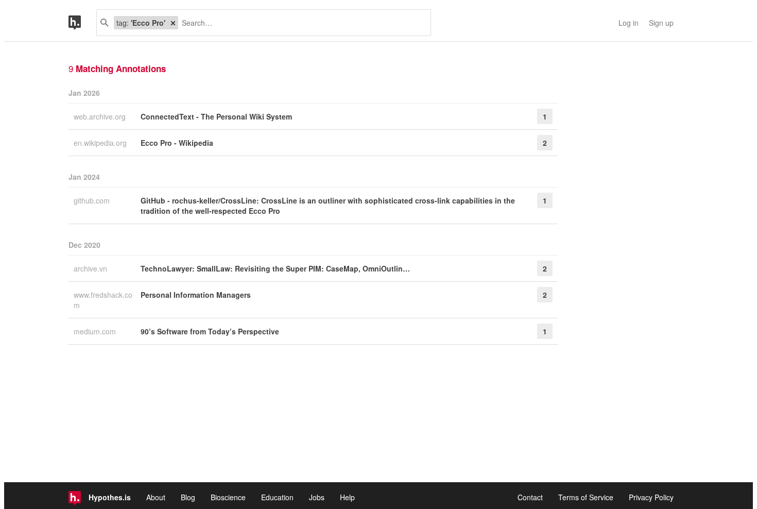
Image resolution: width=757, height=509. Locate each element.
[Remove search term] (173, 22)
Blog (188, 497)
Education (277, 497)
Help (347, 497)
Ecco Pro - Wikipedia (177, 143)
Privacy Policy (651, 497)
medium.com (96, 331)
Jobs (316, 497)
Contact (530, 497)
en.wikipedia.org (101, 143)
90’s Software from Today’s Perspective (210, 331)
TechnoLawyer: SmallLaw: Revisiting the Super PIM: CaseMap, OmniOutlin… (275, 268)
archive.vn (91, 268)
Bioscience (228, 497)
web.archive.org (101, 116)
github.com (93, 200)
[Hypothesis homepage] (82, 22)
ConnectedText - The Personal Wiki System (216, 116)
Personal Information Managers (196, 295)
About (155, 497)
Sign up (661, 22)
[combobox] (300, 22)
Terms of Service (585, 497)
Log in (628, 22)
